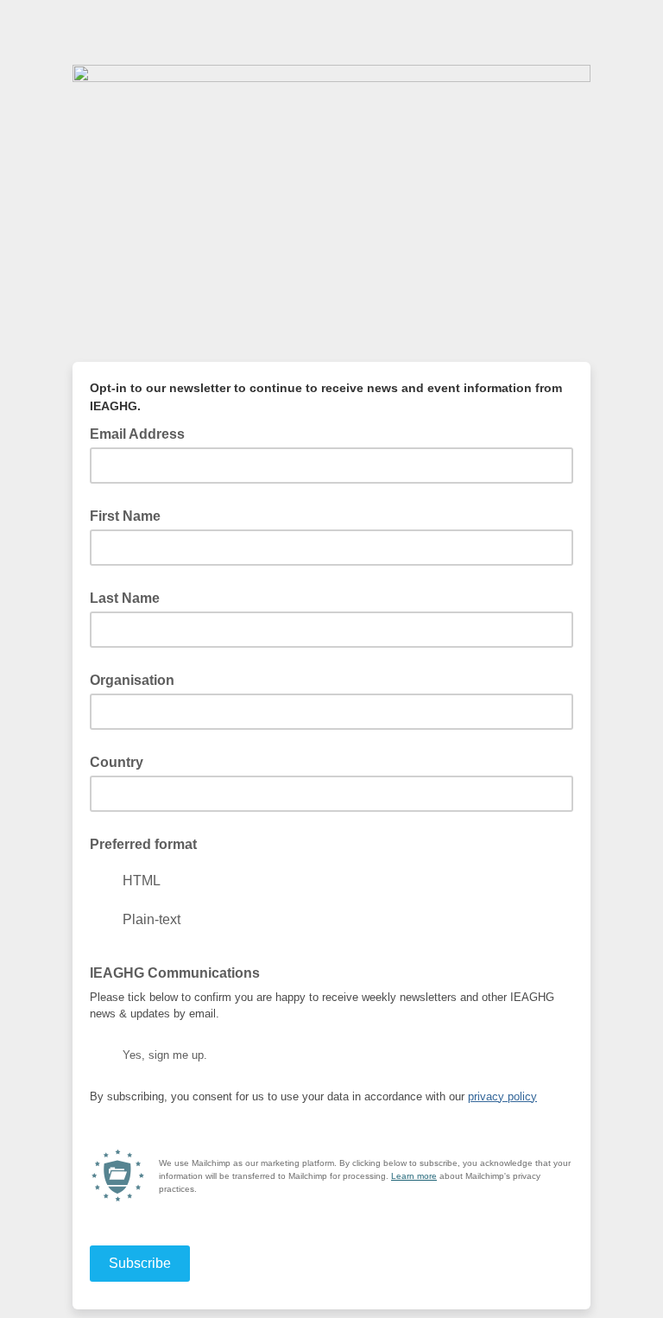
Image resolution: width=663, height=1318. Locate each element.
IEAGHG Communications (175, 973)
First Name (125, 516)
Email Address (142, 432)
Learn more (414, 1176)
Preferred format (143, 844)
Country (116, 762)
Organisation (132, 680)
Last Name (125, 598)
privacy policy (502, 1096)
